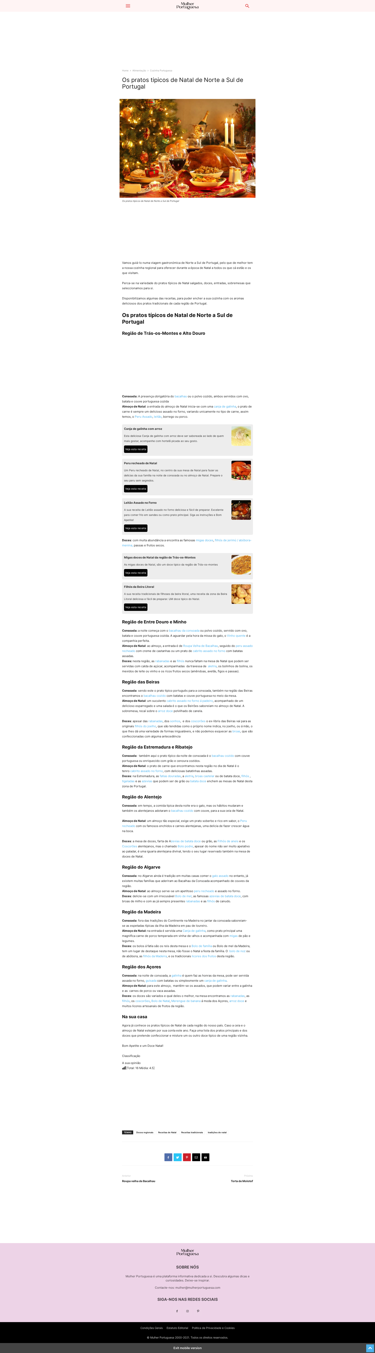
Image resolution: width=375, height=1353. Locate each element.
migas (233, 936)
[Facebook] (177, 1311)
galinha (176, 975)
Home (125, 70)
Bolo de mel (183, 896)
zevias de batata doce (186, 841)
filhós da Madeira (155, 956)
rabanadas (162, 661)
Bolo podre (185, 846)
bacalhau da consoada (184, 630)
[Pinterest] (198, 1311)
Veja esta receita (135, 449)
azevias (147, 781)
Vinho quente (236, 635)
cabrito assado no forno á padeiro (190, 701)
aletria (212, 666)
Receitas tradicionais (192, 1132)
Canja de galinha (194, 931)
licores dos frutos (204, 956)
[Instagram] (187, 1311)
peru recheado (204, 891)
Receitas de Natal (167, 1132)
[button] (128, 6)
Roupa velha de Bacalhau (138, 1181)
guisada (151, 980)
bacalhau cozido (155, 696)
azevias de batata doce (225, 896)
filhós (180, 661)
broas (236, 731)
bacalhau (181, 396)
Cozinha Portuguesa (161, 70)
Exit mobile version (187, 1348)
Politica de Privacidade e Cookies (213, 1328)
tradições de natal (217, 1132)
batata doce (197, 781)
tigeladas (128, 781)
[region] (187, 42)
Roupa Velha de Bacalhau (200, 646)
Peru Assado (143, 416)
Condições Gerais (151, 1328)
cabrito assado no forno (209, 651)
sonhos (175, 721)
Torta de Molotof (242, 1181)
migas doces (204, 540)
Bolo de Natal (160, 1001)
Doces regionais (144, 1132)
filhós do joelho (145, 726)
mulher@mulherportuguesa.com (197, 1287)
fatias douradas (170, 776)
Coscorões (129, 846)
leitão (158, 416)
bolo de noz (237, 951)
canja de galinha (225, 406)
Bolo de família (202, 946)
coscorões (198, 721)
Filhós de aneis (228, 841)
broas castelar (204, 776)
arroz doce (165, 711)
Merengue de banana (186, 1001)
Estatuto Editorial (177, 1328)
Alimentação (139, 70)
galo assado (220, 876)
